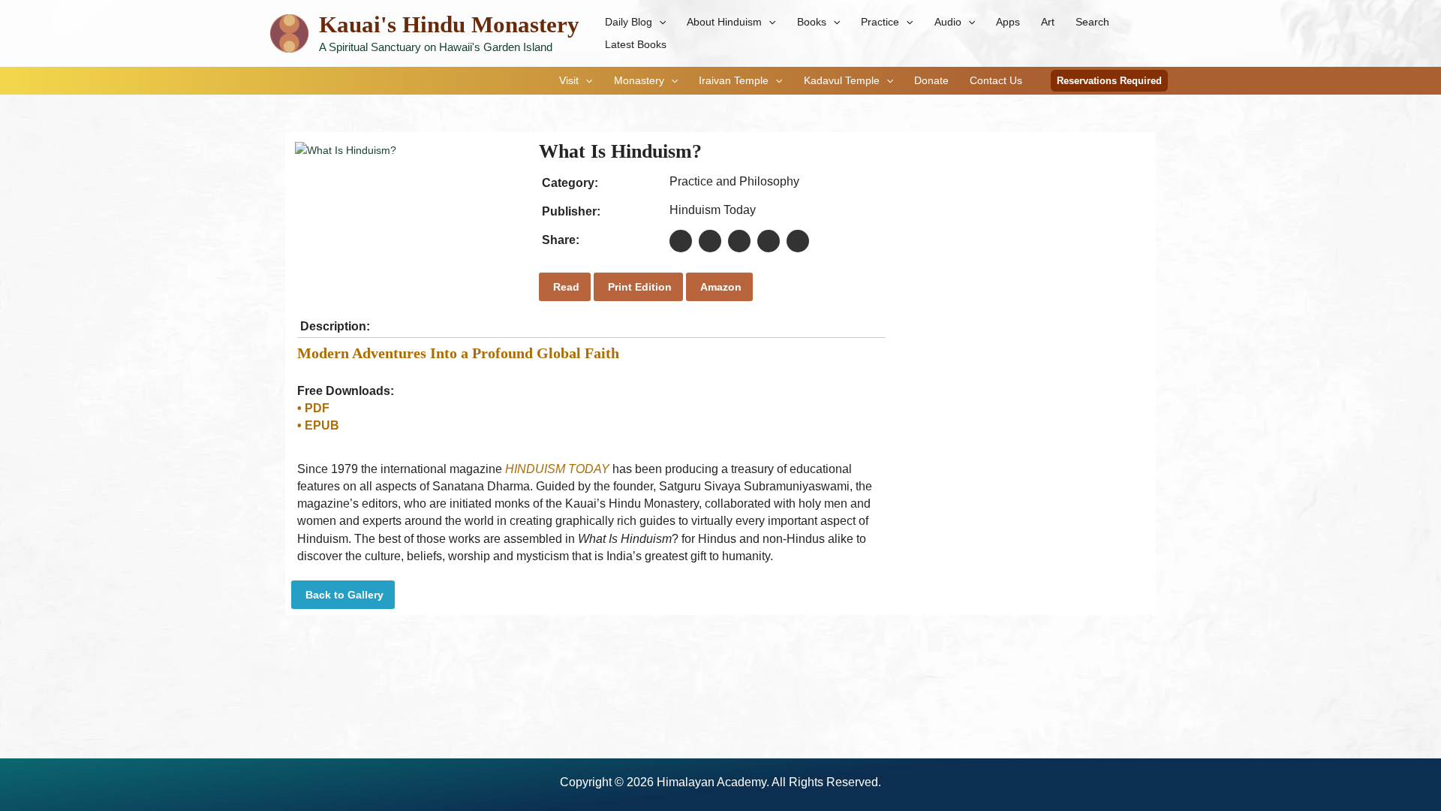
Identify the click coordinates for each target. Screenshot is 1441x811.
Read (564, 287)
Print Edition (638, 287)
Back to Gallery (343, 595)
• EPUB (318, 425)
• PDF (313, 408)
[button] (659, 22)
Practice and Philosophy (734, 181)
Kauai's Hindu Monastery (449, 24)
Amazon (719, 287)
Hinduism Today (712, 210)
